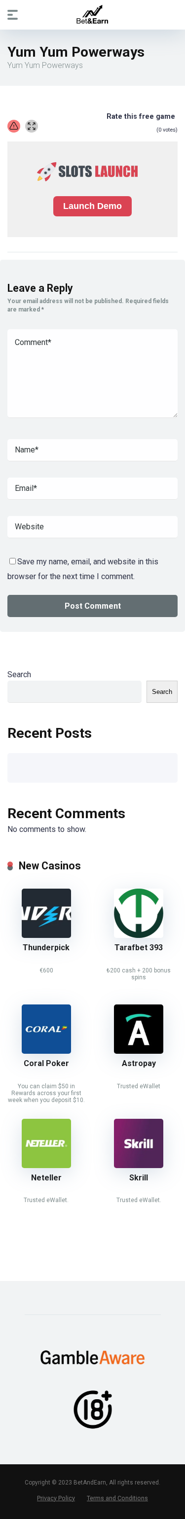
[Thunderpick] (46, 935)
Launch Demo (92, 206)
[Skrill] (138, 1165)
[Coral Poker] (46, 1051)
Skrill (138, 1177)
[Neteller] (46, 1165)
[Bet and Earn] (92, 14)
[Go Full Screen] (31, 126)
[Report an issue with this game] (13, 126)
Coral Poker (46, 1063)
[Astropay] (138, 1051)
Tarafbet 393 (138, 947)
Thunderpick (46, 947)
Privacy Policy (56, 1498)
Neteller (46, 1177)
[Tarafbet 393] (138, 935)
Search (19, 674)
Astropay (139, 1063)
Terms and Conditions (117, 1498)
